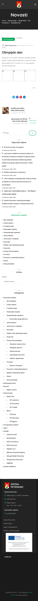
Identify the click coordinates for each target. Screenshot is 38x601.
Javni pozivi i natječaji (10, 239)
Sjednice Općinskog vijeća (15, 373)
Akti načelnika (8, 220)
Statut (5, 261)
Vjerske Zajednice (9, 466)
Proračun (6, 254)
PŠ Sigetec (13, 421)
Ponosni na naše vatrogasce (14, 147)
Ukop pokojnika (8, 264)
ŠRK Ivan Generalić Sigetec (16, 452)
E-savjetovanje (8, 226)
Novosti (6, 386)
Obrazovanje (12, 21)
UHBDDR (10, 463)
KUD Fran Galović (12, 442)
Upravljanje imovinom (17, 355)
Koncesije (6, 242)
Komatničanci (11, 438)
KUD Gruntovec (12, 445)
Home (4, 21)
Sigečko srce (11, 449)
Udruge (6, 431)
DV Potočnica (8, 39)
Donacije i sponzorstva (18, 344)
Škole (9, 411)
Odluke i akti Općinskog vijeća (13, 245)
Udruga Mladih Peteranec (15, 456)
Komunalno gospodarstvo (19, 319)
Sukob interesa (15, 351)
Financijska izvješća (10, 229)
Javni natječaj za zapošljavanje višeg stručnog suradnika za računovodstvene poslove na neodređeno (19, 182)
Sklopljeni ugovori (16, 348)
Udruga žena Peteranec (15, 459)
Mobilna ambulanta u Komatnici (15, 172)
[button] (35, 4)
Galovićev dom (12, 434)
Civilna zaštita (8, 223)
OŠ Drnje (13, 414)
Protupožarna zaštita (10, 425)
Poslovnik (6, 248)
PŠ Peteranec (14, 418)
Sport (5, 428)
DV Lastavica (14, 400)
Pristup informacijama (11, 251)
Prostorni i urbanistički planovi (13, 257)
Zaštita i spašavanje (17, 358)
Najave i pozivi (12, 390)
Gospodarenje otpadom (11, 232)
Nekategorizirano (9, 383)
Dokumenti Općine (19, 215)
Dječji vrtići (22, 21)
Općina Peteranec (10, 45)
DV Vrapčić (13, 407)
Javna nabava (8, 235)
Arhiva (4, 277)
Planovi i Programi (16, 365)
